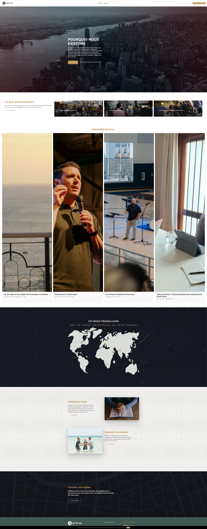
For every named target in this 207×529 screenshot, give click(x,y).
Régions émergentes (131, 325)
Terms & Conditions (109, 522)
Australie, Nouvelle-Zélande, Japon (101, 325)
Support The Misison (199, 3)
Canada (78, 325)
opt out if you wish (121, 527)
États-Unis (72, 325)
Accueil (100, 3)
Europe (113, 325)
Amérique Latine (86, 325)
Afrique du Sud (121, 325)
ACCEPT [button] (128, 527)
